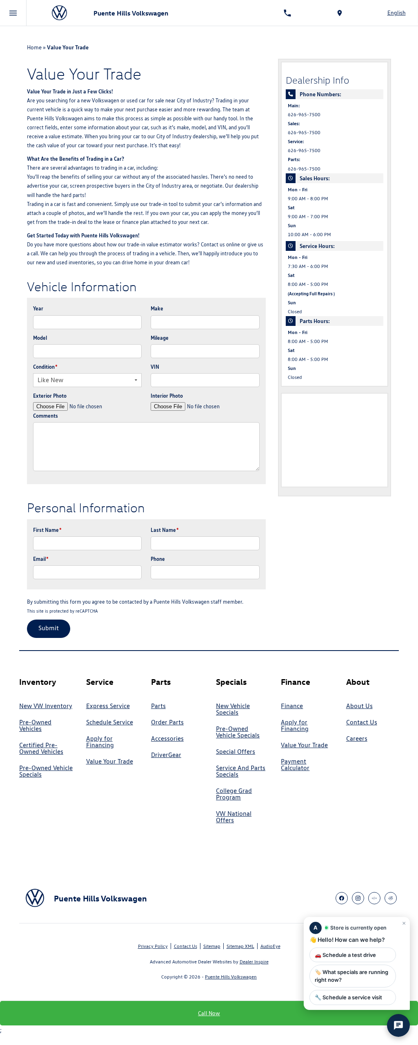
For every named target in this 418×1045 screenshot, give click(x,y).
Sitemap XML (240, 946)
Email (41, 559)
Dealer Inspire (254, 962)
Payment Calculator (295, 764)
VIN (155, 366)
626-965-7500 (304, 114)
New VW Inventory (45, 706)
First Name (47, 530)
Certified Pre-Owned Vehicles (41, 748)
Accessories (167, 738)
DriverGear (166, 755)
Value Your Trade (109, 761)
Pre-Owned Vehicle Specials (46, 771)
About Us (359, 706)
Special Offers (235, 751)
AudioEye (270, 946)
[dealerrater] (391, 898)
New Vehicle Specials (233, 709)
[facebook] (342, 898)
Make (157, 308)
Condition (45, 366)
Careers (356, 738)
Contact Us (361, 722)
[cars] (374, 898)
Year (38, 308)
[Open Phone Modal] (287, 13)
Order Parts (167, 722)
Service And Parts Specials (240, 771)
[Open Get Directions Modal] (340, 13)
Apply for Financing (100, 741)
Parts (158, 706)
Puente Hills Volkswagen (231, 977)
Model (40, 337)
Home (34, 47)
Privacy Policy (153, 946)
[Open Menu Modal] (13, 13)
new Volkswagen (100, 100)
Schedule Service (109, 722)
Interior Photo (167, 395)
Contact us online (220, 244)
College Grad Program (234, 794)
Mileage (160, 337)
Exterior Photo (50, 395)
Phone (158, 559)
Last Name (165, 530)
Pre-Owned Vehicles (35, 725)
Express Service (108, 706)
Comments (45, 415)
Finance (292, 706)
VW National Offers (233, 817)
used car (136, 100)
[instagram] (358, 898)
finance (130, 222)
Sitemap (211, 946)
